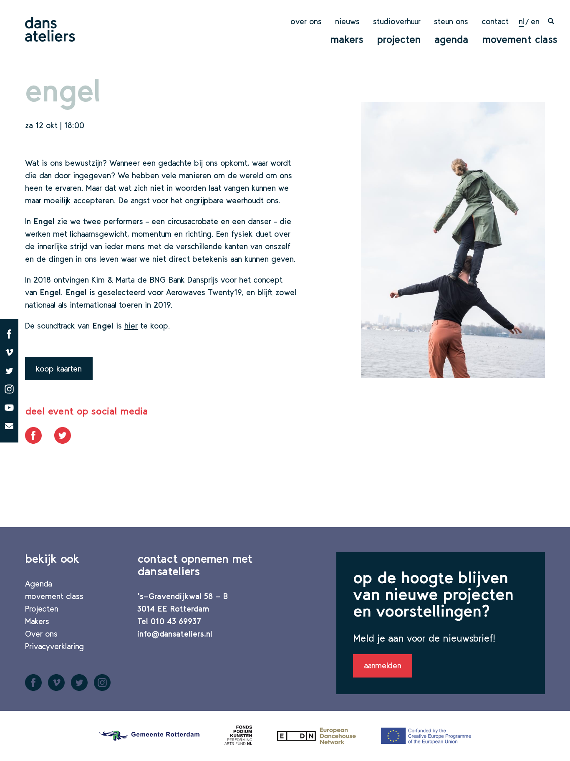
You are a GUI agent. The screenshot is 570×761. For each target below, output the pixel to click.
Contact (495, 21)
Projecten (399, 39)
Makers (346, 39)
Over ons (306, 21)
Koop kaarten (59, 369)
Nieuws (347, 21)
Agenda (451, 39)
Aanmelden (382, 665)
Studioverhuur (397, 21)
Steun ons (451, 21)
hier (131, 326)
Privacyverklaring (54, 646)
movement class (519, 39)
